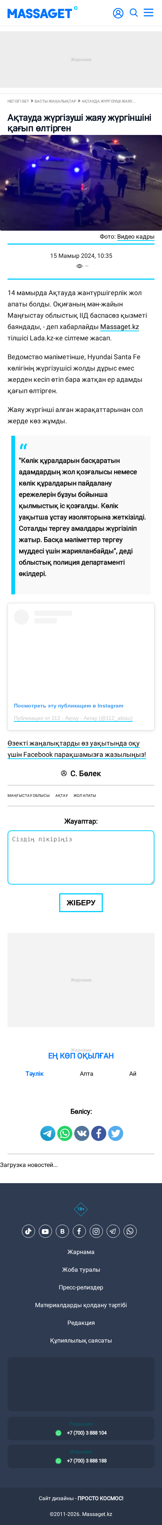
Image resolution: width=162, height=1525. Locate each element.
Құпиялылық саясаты (81, 1340)
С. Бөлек (85, 773)
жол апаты (84, 795)
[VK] (62, 1231)
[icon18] (81, 1213)
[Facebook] (79, 1231)
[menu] (148, 13)
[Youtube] (45, 1231)
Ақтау (61, 795)
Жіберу (81, 903)
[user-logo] (118, 17)
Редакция (81, 1322)
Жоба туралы (81, 1269)
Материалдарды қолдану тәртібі (81, 1305)
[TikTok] (28, 1231)
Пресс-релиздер (81, 1287)
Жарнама (81, 1252)
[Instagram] (96, 1231)
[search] (133, 13)
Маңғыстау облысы (29, 795)
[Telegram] (113, 1231)
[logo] (43, 12)
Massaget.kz (119, 327)
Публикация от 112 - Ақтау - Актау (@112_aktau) (73, 718)
